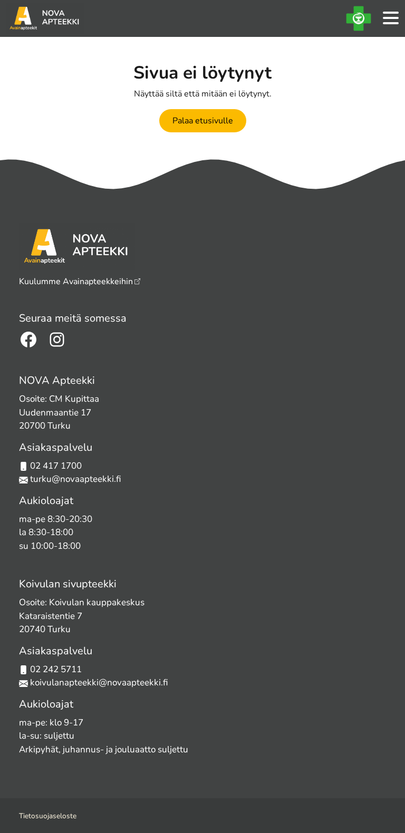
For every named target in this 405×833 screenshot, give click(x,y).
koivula (44, 682)
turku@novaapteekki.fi (74, 479)
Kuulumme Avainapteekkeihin (76, 281)
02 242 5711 (56, 669)
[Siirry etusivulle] (45, 18)
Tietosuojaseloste (47, 816)
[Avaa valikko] (391, 19)
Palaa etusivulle (202, 121)
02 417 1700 (56, 466)
